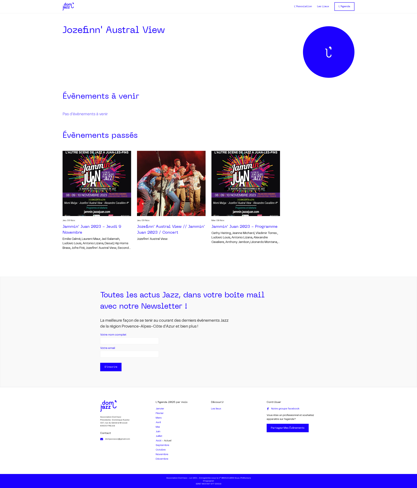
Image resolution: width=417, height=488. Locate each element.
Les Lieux (323, 6)
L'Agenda (344, 6)
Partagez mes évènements (287, 428)
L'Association (303, 6)
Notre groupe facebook (285, 408)
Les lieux (216, 408)
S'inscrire (110, 367)
